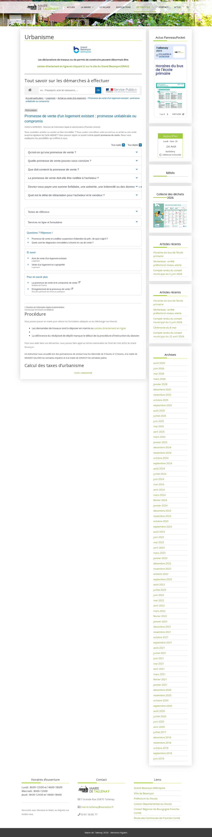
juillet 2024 (159, 473)
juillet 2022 (159, 589)
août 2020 (159, 711)
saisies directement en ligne (110, 328)
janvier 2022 (160, 621)
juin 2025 (158, 421)
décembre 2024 (162, 447)
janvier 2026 (160, 384)
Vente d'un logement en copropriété (48, 264)
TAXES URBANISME (83, 372)
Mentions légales (118, 832)
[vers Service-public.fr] (122, 90)
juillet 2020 (159, 716)
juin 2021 (158, 658)
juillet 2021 (159, 653)
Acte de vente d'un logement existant (49, 258)
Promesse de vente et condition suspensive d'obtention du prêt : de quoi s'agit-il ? (70, 238)
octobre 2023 (160, 521)
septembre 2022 (162, 579)
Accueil (71, 7)
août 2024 (159, 468)
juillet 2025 (159, 415)
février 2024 (160, 500)
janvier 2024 (160, 505)
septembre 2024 (162, 463)
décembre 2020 (162, 690)
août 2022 (159, 584)
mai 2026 (158, 373)
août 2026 (159, 363)
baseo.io (50, 310)
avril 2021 (159, 668)
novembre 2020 (162, 695)
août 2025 (159, 410)
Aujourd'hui (170, 136)
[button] (83, 152)
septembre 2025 (162, 405)
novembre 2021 (162, 632)
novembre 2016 (162, 742)
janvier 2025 (160, 442)
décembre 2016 (162, 737)
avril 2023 (159, 547)
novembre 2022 (162, 568)
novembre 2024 (162, 452)
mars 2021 (159, 674)
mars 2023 (159, 552)
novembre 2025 (162, 394)
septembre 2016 (162, 753)
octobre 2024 (160, 458)
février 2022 (160, 616)
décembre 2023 (162, 510)
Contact (163, 7)
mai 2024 (158, 484)
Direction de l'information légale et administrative (45, 307)
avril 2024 (159, 489)
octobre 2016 (160, 748)
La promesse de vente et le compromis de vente (55, 283)
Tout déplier (133, 145)
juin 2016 (158, 758)
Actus (177, 7)
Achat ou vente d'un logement (72, 98)
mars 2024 (159, 495)
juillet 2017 (159, 732)
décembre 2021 (162, 626)
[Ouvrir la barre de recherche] (188, 7)
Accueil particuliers (35, 98)
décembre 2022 (162, 563)
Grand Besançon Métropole (149, 788)
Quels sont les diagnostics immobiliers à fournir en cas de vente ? (62, 242)
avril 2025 (159, 431)
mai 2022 (158, 600)
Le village (105, 7)
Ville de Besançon (144, 793)
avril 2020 (159, 727)
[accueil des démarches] (30, 89)
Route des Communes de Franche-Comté (157, 818)
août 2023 (159, 531)
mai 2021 (158, 663)
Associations (123, 7)
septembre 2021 (162, 642)
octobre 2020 (160, 700)
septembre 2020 (162, 705)
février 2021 (160, 679)
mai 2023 (158, 542)
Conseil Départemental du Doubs (153, 804)
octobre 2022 (160, 574)
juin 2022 (158, 595)
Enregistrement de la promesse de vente (51, 289)
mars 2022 (159, 611)
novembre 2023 (162, 516)
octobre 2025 (160, 400)
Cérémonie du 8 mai (164, 327)
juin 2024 (158, 479)
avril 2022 (159, 605)
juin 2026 (158, 368)
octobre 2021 (160, 637)
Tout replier (116, 145)
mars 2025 (159, 437)
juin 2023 (158, 537)
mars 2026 (159, 379)
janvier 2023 (160, 558)
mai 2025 (158, 426)
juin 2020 (158, 721)
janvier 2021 (160, 684)
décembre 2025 (162, 389)
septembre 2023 (162, 526)
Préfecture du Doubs (145, 798)
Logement (51, 98)
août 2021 (159, 647)
